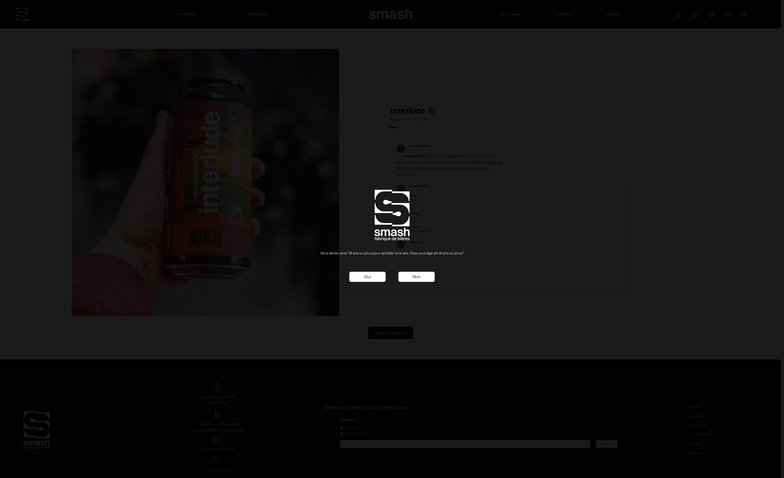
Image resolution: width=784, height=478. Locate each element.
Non (416, 276)
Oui (367, 276)
